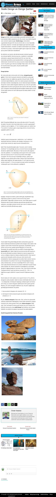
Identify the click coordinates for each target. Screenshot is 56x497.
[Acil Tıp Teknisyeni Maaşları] (40, 70)
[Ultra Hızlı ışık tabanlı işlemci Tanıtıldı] (40, 112)
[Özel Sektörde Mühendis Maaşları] (40, 52)
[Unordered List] (9, 474)
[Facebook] (2, 404)
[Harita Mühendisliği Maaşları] (40, 64)
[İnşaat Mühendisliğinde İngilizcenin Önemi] (40, 94)
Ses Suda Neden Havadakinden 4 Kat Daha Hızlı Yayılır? (18, 449)
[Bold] (7, 474)
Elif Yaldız (46, 20)
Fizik (35, 11)
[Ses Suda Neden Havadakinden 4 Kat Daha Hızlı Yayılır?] (18, 443)
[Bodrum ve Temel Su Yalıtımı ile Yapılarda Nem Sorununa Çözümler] (40, 25)
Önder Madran (8, 13)
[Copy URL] (15, 404)
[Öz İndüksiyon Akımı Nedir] (6, 443)
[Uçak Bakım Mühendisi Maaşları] (40, 58)
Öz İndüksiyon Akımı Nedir (6, 447)
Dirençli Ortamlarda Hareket (9, 428)
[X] (5, 404)
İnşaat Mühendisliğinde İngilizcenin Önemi (48, 96)
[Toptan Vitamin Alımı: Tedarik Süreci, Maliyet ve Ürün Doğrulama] (40, 42)
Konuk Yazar (46, 29)
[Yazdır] (12, 404)
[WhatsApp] (9, 404)
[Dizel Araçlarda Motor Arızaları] (40, 87)
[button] (23, 4)
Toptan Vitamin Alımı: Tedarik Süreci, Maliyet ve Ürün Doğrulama (48, 42)
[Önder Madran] (2, 13)
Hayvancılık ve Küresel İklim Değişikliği (47, 105)
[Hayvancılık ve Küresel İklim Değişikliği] (40, 103)
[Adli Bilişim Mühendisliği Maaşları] (40, 76)
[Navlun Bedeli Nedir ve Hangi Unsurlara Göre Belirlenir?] (40, 34)
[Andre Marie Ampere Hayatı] (31, 443)
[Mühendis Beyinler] (11, 4)
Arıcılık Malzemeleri (46, 8)
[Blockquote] (11, 474)
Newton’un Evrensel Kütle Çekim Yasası (28, 428)
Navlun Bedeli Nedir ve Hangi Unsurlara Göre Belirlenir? (48, 35)
